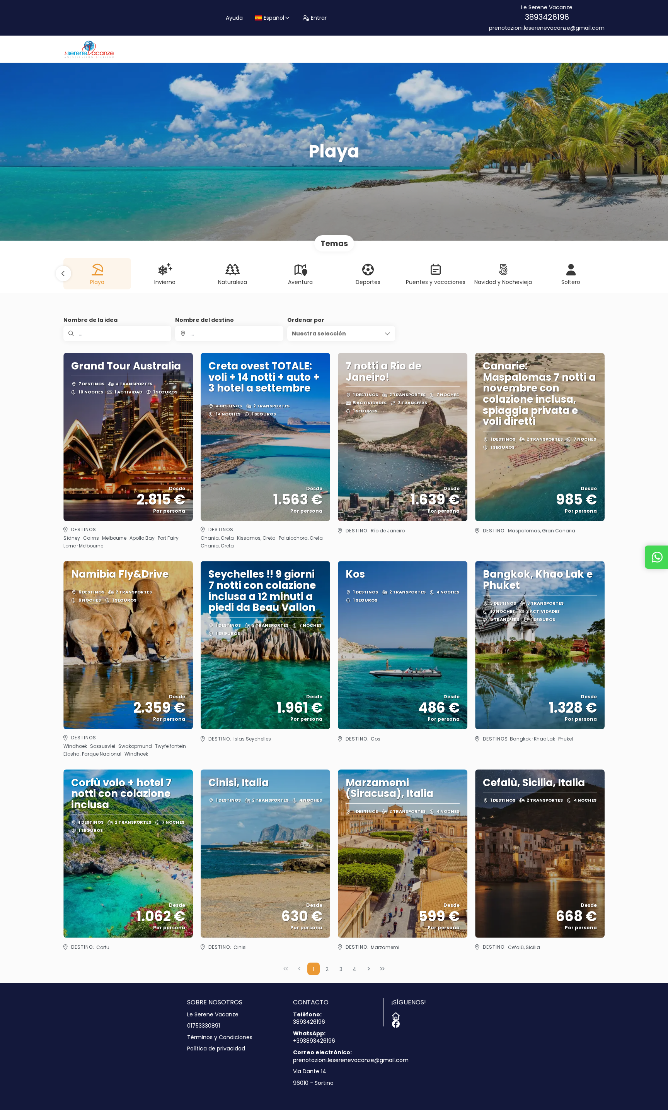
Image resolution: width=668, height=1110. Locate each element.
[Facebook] (395, 1022)
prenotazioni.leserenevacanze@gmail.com (547, 28)
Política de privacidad (216, 1048)
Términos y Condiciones (219, 1037)
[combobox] (229, 333)
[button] (63, 273)
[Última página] (382, 969)
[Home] (395, 1015)
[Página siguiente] (369, 969)
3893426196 (547, 17)
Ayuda (234, 18)
